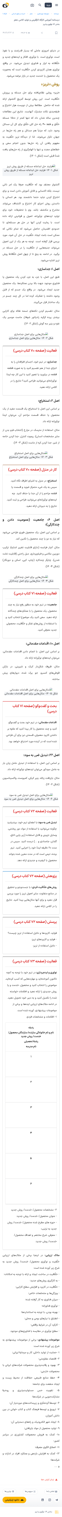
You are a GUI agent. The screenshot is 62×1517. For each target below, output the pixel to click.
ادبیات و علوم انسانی (18, 14)
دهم (31, 14)
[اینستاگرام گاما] (49, 1500)
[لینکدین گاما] (42, 1500)
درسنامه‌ (56, 14)
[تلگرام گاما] (56, 1500)
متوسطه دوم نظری (43, 14)
